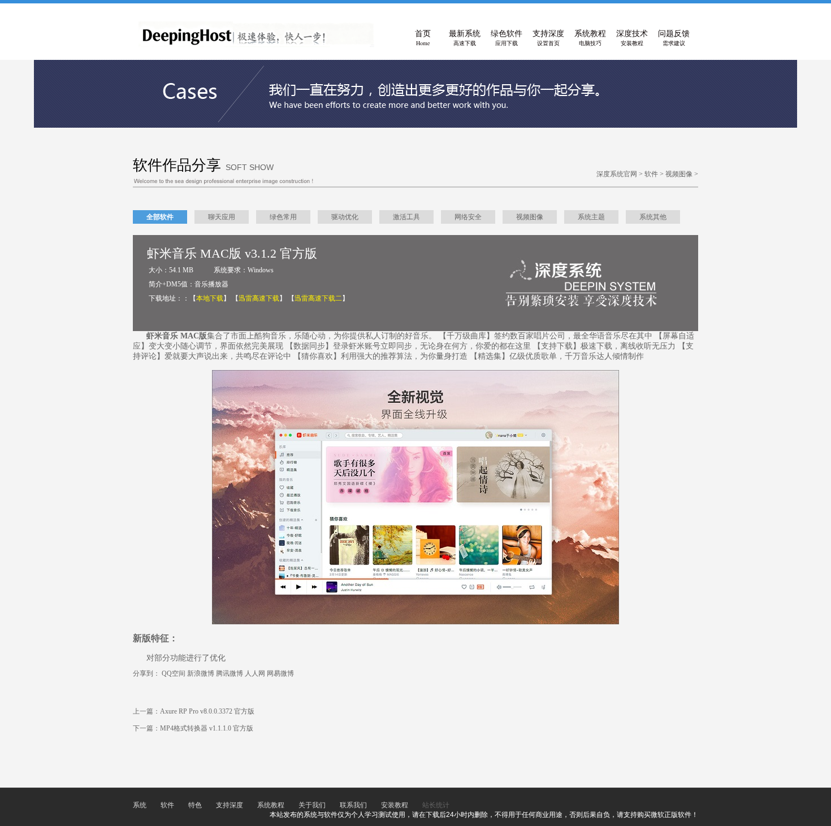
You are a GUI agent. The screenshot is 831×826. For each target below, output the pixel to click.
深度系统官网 (616, 174)
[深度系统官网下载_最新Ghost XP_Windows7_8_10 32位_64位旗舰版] (256, 45)
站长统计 (435, 805)
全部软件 (160, 217)
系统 (139, 805)
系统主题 (591, 217)
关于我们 (312, 805)
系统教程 (590, 38)
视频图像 (678, 174)
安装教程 (394, 805)
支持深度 (548, 38)
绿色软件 (506, 38)
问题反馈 (674, 38)
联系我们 (353, 805)
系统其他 (652, 217)
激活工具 (406, 217)
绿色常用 (283, 217)
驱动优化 (344, 217)
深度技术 (632, 38)
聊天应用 (221, 217)
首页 (423, 38)
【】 (209, 298)
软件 (651, 174)
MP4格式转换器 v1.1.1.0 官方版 (206, 728)
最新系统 (465, 38)
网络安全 (468, 217)
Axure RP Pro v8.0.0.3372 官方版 (207, 711)
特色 (195, 805)
